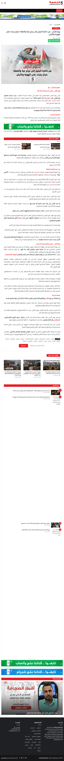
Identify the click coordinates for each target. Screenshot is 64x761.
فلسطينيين (30, 341)
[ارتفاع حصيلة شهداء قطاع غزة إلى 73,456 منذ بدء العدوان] (55, 525)
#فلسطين (34, 742)
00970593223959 (16, 729)
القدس (45, 341)
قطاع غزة (47, 98)
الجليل (49, 341)
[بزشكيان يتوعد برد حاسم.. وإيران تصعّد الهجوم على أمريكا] (26, 146)
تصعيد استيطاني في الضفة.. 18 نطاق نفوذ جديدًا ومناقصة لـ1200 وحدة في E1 (13, 373)
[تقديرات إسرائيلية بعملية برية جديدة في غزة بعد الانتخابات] (51, 365)
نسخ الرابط (23, 346)
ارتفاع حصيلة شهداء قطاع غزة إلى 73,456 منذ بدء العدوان (35, 523)
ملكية (20, 218)
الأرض (47, 298)
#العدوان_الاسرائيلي (36, 736)
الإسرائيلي (57, 320)
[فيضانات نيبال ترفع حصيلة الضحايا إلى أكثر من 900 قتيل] (55, 591)
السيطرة (37, 172)
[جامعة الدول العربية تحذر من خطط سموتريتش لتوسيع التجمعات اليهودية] (55, 458)
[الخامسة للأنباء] (56, 3)
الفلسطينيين (53, 184)
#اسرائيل (38, 728)
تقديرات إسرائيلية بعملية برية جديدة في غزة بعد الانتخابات (52, 372)
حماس (39, 748)
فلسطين (38, 244)
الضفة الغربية (56, 100)
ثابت (50, 25)
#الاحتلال (33, 728)
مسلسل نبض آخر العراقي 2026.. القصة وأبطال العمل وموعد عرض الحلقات (31, 391)
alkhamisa (38, 745)
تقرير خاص (49, 91)
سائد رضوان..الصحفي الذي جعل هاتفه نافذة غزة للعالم (44, 713)
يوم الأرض (57, 91)
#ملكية (17, 339)
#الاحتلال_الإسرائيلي (36, 731)
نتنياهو (39, 750)
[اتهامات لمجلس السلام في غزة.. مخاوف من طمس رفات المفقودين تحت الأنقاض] (31, 365)
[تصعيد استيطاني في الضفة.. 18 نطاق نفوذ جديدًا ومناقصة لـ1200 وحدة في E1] (12, 365)
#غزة (39, 742)
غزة (34, 748)
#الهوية (36, 339)
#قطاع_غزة (27, 742)
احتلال (31, 745)
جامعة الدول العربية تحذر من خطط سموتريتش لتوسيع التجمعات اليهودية (31, 397)
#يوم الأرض (12, 339)
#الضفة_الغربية (37, 733)
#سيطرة (22, 339)
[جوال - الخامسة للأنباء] (32, 17)
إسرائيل (58, 341)
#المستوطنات (42, 339)
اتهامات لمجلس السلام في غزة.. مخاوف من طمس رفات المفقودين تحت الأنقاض (32, 373)
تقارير (58, 28)
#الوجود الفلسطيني (29, 339)
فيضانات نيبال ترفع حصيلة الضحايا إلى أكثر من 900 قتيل (36, 530)
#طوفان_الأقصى (28, 739)
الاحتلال (25, 131)
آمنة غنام (40, 91)
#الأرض (52, 339)
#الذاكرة (48, 339)
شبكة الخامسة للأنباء (43, 758)
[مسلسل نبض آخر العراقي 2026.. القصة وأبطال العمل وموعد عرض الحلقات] (55, 392)
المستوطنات (47, 175)
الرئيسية (56, 25)
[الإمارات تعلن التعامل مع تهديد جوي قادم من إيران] (55, 146)
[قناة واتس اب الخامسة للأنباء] (32, 126)
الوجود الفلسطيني (11, 254)
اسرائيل (26, 745)
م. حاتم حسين (4, 758)
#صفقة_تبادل (37, 739)
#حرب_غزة (27, 736)
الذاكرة (37, 108)
